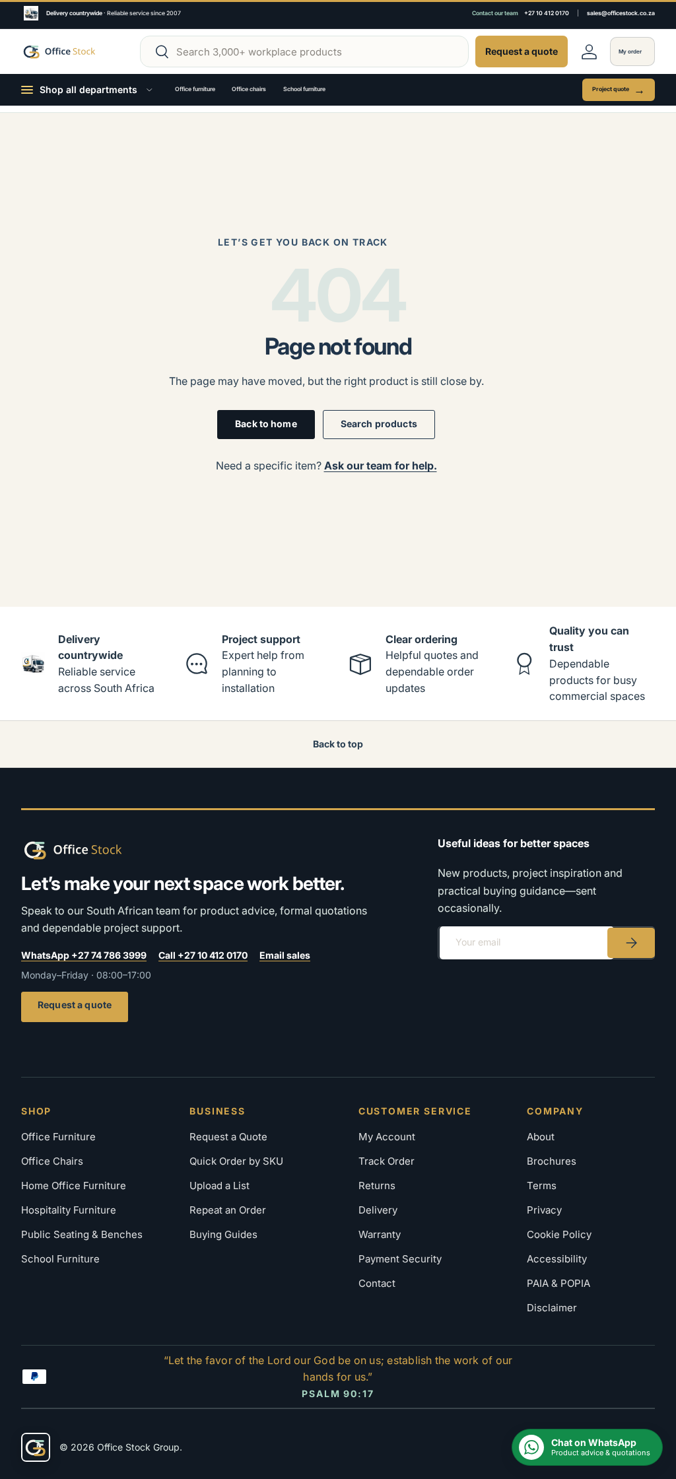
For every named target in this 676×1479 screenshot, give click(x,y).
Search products (379, 423)
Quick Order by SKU (236, 1161)
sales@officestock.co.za (621, 13)
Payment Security (400, 1259)
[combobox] (304, 51)
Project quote (618, 89)
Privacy (544, 1210)
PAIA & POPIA (558, 1283)
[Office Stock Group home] (93, 849)
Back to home (266, 423)
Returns (376, 1185)
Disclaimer (552, 1307)
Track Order (386, 1161)
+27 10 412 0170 (546, 13)
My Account (386, 1136)
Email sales (284, 955)
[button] (632, 51)
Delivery (377, 1210)
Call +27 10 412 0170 (203, 955)
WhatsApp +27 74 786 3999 (84, 955)
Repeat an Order (227, 1210)
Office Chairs (52, 1161)
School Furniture (60, 1259)
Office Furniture (58, 1136)
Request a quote (75, 1004)
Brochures (551, 1161)
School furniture (304, 89)
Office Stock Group (138, 1447)
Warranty (379, 1234)
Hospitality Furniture (68, 1210)
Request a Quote (228, 1136)
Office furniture (195, 89)
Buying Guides (223, 1234)
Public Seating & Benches (82, 1234)
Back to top (338, 743)
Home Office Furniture (73, 1185)
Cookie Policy (559, 1234)
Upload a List (219, 1185)
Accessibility (557, 1259)
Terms (542, 1185)
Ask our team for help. (380, 465)
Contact (376, 1283)
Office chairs (249, 89)
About (541, 1136)
